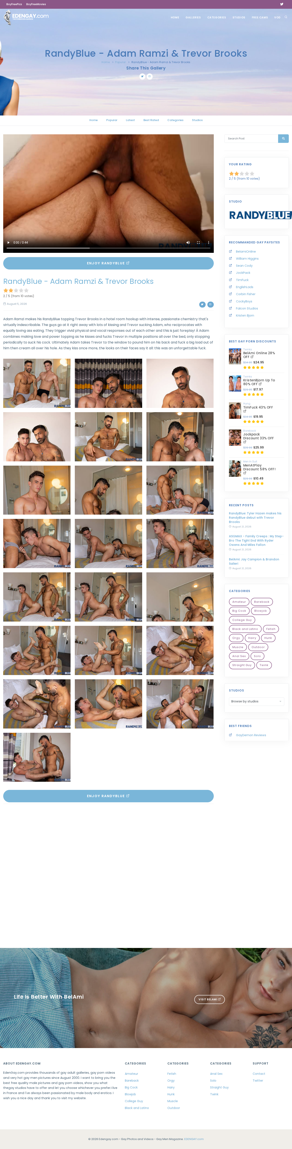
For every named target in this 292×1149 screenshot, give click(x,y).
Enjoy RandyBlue (106, 263)
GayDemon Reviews (251, 735)
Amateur (239, 602)
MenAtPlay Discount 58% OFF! (259, 467)
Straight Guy (242, 665)
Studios (239, 17)
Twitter (258, 1080)
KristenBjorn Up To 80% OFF (259, 382)
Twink (264, 665)
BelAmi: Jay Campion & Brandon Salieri (254, 561)
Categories (216, 17)
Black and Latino (245, 629)
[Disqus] (108, 865)
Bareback (262, 602)
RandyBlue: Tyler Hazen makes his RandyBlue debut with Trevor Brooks (255, 517)
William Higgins (247, 258)
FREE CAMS (260, 17)
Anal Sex (239, 656)
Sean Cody (244, 266)
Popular (120, 62)
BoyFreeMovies (36, 4)
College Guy (242, 620)
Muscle (237, 647)
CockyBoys (244, 301)
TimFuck (242, 280)
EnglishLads (244, 287)
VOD (277, 17)
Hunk (268, 638)
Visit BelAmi (208, 999)
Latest (130, 120)
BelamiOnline (246, 251)
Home (175, 17)
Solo (257, 656)
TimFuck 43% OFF (258, 407)
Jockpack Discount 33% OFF (258, 436)
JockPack (243, 273)
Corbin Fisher (245, 294)
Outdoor (258, 647)
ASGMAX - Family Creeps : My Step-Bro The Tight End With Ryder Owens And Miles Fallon (256, 540)
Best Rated (151, 120)
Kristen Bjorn (245, 315)
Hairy (252, 638)
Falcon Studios (247, 308)
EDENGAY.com (194, 1139)
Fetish (271, 629)
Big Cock (239, 611)
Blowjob (260, 611)
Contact (259, 1074)
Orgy (236, 638)
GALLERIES (193, 17)
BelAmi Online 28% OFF (259, 355)
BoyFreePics (14, 4)
